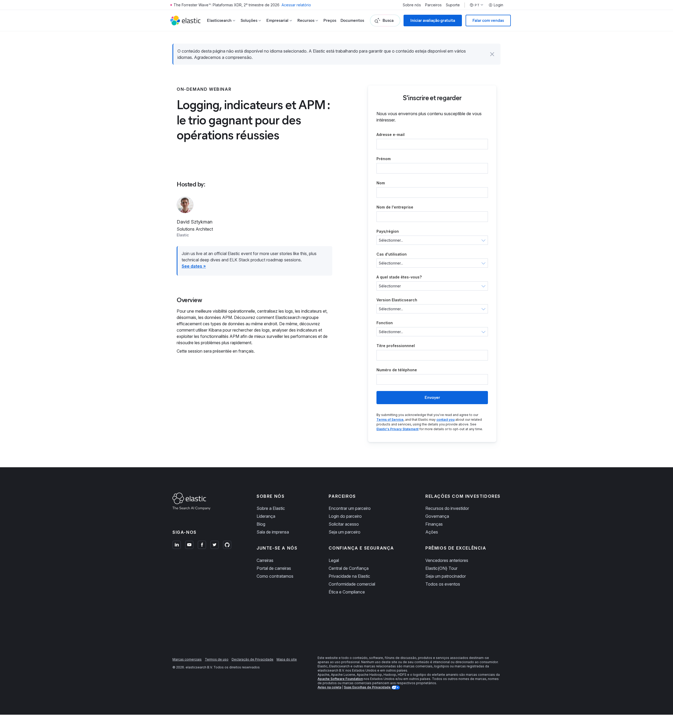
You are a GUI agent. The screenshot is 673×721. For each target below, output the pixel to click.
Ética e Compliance (347, 592)
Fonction (384, 323)
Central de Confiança (349, 568)
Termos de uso (216, 659)
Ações (431, 532)
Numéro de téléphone (396, 370)
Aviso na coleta (329, 687)
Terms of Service (390, 420)
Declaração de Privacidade (252, 659)
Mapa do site (287, 659)
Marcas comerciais (187, 659)
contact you (445, 420)
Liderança (266, 516)
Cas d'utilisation (391, 254)
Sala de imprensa (273, 532)
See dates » (194, 266)
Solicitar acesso (344, 524)
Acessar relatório (296, 5)
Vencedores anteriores (446, 560)
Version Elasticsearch (396, 300)
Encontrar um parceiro (350, 508)
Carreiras (265, 560)
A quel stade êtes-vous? (399, 277)
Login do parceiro (345, 516)
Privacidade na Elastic (349, 576)
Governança (437, 516)
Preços (329, 20)
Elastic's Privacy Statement (397, 429)
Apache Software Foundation (340, 679)
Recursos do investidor (447, 508)
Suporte (453, 5)
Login (498, 5)
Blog (261, 524)
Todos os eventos (442, 584)
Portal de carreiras (274, 568)
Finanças (434, 524)
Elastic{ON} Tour (441, 568)
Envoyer (432, 397)
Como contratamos (275, 576)
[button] (492, 54)
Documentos (352, 20)
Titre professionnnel (395, 345)
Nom (380, 183)
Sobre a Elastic (271, 508)
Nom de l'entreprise (394, 207)
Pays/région (387, 231)
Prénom (383, 158)
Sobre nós (412, 5)
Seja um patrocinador (445, 576)
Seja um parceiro (344, 532)
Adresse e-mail (390, 134)
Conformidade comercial (352, 584)
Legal (334, 560)
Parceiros (433, 5)
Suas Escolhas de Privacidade (367, 687)
